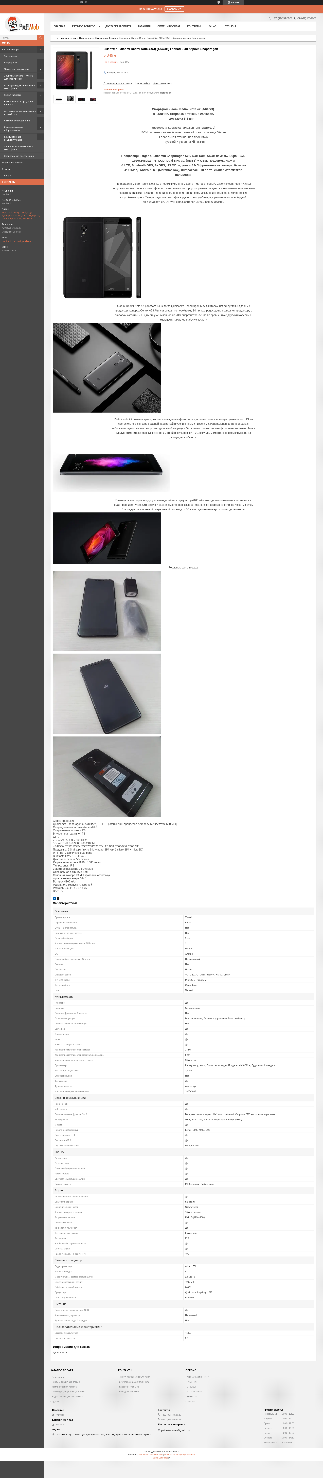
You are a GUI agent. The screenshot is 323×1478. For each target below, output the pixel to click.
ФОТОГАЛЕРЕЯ (194, 1391)
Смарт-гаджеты (12, 94)
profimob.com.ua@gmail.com (16, 241)
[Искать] (40, 37)
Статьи (6, 169)
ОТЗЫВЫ (191, 1386)
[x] (58, 899)
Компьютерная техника (65, 1386)
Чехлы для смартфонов (16, 69)
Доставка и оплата (118, 26)
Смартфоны (10, 62)
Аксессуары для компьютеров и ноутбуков (20, 112)
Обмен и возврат (168, 26)
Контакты (194, 26)
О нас (213, 26)
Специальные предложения (19, 155)
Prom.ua (176, 1451)
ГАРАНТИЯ (192, 1381)
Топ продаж (10, 56)
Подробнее (174, 9)
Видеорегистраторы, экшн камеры (18, 103)
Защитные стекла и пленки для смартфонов (18, 77)
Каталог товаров (11, 49)
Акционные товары (12, 162)
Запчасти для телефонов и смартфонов (18, 148)
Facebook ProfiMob (129, 1386)
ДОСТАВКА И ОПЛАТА (198, 1376)
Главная (59, 26)
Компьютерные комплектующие (13, 138)
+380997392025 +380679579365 (134, 1376)
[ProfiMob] (22, 24)
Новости (6, 175)
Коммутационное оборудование (13, 129)
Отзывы (230, 26)
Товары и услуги (68, 38)
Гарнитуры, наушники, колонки (68, 1391)
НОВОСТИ (192, 1396)
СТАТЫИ (191, 1401)
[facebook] (54, 899)
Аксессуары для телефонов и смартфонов (19, 87)
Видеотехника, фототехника (67, 1396)
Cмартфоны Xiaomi (105, 38)
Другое (55, 1401)
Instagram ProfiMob (129, 1391)
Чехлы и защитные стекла (66, 1381)
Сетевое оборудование (17, 120)
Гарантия (144, 26)
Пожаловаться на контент (150, 1454)
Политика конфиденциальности (179, 1454)
